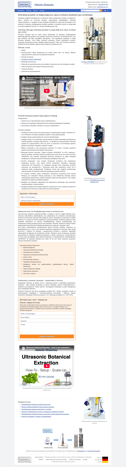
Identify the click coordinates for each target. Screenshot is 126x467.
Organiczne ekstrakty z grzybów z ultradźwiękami (36, 416)
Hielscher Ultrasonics (44, 4)
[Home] (24, 4)
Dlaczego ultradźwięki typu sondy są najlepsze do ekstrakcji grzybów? (42, 412)
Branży (35, 10)
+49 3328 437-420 (103, 4)
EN (105, 11)
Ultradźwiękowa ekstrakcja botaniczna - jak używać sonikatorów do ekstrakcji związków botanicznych (46, 389)
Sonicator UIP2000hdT (88, 62)
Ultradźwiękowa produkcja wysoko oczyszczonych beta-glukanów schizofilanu (45, 414)
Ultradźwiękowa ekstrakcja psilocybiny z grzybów (36, 409)
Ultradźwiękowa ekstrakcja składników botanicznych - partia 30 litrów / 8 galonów (47, 108)
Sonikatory (21, 10)
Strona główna (39, 457)
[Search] (101, 10)
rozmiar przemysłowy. (93, 451)
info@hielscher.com (102, 7)
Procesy (28, 10)
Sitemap (41, 459)
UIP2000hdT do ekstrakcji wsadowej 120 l (97, 181)
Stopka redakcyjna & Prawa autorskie (56, 459)
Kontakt (42, 10)
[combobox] (90, 10)
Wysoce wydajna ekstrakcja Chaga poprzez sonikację (37, 407)
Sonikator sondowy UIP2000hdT (31, 59)
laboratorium (81, 451)
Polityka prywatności (75, 459)
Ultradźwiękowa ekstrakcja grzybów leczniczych (36, 404)
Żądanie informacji (46, 204)
